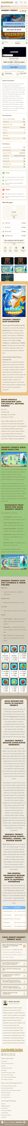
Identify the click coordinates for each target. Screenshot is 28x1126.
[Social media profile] (2, 1054)
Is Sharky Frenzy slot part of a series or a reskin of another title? (11, 987)
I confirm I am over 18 (14, 24)
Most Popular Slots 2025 (7, 1088)
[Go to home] (12, 1050)
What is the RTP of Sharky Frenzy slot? (11, 969)
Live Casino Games (5, 1095)
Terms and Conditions (6, 1110)
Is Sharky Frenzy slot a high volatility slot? (9, 993)
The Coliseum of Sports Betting (8, 1077)
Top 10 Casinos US (14, 6)
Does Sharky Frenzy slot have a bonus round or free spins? (10, 963)
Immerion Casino (14, 58)
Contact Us (4, 1117)
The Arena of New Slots (6, 1068)
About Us (3, 1103)
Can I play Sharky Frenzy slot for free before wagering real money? (12, 981)
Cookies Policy (4, 1112)
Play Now (14, 67)
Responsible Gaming (6, 1115)
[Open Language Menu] (16, 2)
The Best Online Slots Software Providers (11, 1090)
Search (21, 2)
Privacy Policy (4, 1108)
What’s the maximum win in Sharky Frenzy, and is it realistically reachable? (12, 946)
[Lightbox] (7, 261)
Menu (25, 2)
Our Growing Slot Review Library (9, 1086)
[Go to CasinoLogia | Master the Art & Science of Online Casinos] (7, 2)
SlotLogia (3, 1065)
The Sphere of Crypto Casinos (8, 1072)
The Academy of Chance (7, 1079)
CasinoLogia (8, 73)
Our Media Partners (5, 1097)
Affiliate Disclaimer (5, 1106)
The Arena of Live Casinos (7, 1075)
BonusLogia (3, 1070)
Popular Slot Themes (6, 1092)
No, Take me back (14, 30)
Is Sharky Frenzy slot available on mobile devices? (11, 975)
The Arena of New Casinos (7, 1063)
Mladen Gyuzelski (14, 1001)
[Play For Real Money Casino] (14, 52)
